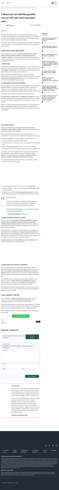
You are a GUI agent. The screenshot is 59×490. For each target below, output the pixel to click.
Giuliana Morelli (47, 42)
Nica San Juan (10, 25)
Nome (4, 363)
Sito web (23, 369)
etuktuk (38, 321)
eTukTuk (19, 53)
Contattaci (53, 450)
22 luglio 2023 (24, 214)
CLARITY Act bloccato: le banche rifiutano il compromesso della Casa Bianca (50, 79)
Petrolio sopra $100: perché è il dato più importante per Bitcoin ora (49, 48)
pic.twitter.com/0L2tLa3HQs (14, 211)
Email (4, 369)
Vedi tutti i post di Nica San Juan (19, 415)
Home (2, 7)
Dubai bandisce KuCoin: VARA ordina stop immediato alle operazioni (49, 39)
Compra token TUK (21, 316)
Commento (5, 350)
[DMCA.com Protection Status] (47, 482)
